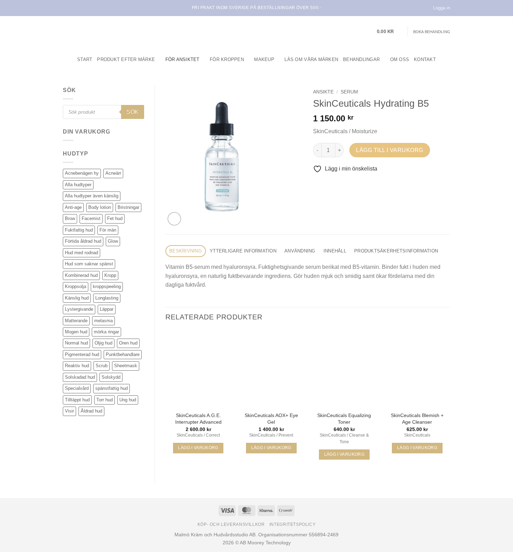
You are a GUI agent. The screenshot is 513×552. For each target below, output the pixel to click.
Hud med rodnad (81, 252)
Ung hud (127, 399)
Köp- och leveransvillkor (231, 524)
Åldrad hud (91, 411)
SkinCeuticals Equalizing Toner (344, 419)
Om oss (399, 59)
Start (84, 59)
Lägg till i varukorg (389, 150)
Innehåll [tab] (335, 251)
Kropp (110, 275)
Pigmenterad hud (82, 354)
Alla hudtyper (78, 184)
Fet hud (114, 218)
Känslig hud (77, 298)
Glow (113, 241)
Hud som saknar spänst (89, 263)
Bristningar (128, 207)
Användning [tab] (299, 251)
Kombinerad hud (81, 275)
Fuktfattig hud (79, 230)
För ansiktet (182, 59)
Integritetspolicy (292, 524)
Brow (70, 218)
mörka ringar (106, 331)
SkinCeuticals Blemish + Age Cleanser (417, 419)
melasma (103, 320)
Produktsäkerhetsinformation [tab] (396, 251)
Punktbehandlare (123, 354)
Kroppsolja (75, 286)
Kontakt (425, 59)
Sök (132, 112)
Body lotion (99, 207)
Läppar (106, 309)
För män (107, 230)
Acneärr (113, 173)
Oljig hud (103, 343)
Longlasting (106, 298)
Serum (349, 91)
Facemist (91, 218)
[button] (390, 31)
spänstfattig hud (111, 388)
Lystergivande (79, 309)
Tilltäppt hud (77, 399)
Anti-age (73, 207)
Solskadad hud (80, 377)
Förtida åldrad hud (83, 241)
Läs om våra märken (311, 59)
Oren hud (128, 343)
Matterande (76, 320)
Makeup (264, 59)
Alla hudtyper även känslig (91, 195)
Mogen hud (76, 331)
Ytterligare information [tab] (243, 251)
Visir (69, 411)
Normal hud (76, 343)
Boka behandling (431, 32)
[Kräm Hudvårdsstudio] (106, 31)
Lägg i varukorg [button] (198, 448)
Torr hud (104, 399)
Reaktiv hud (77, 365)
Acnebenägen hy (82, 173)
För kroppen (227, 59)
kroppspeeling (107, 286)
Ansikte (323, 91)
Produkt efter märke (126, 59)
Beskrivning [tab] (185, 251)
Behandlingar (361, 59)
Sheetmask (125, 365)
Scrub (101, 365)
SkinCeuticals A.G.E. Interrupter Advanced (198, 419)
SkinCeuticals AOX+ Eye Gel (271, 419)
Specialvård (77, 388)
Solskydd (111, 377)
